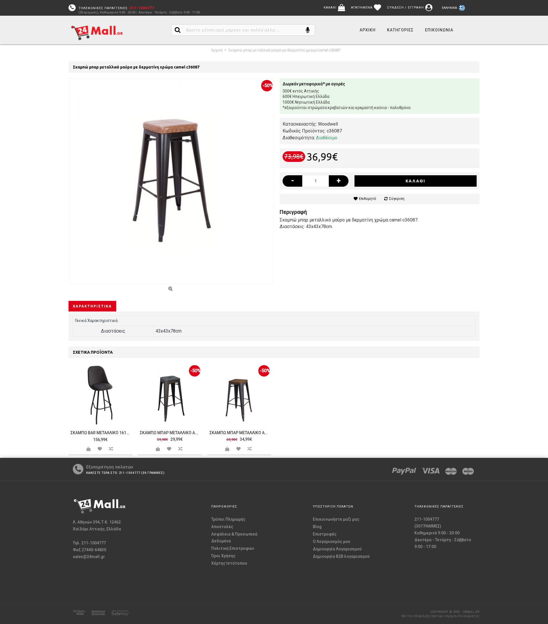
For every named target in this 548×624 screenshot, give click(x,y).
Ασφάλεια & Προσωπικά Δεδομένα (234, 537)
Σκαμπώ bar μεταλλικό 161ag (101, 432)
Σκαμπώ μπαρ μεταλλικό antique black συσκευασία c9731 (171, 432)
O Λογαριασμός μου (331, 541)
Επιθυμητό (367, 199)
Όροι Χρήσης (223, 555)
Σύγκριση (396, 199)
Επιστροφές (325, 534)
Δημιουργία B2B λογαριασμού (341, 556)
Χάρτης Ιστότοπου (229, 563)
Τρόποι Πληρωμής (228, 519)
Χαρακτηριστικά (92, 306)
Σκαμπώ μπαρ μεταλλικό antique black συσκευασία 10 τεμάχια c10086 (240, 432)
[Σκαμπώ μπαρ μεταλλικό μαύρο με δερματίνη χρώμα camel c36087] (171, 181)
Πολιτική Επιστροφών (232, 548)
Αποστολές (222, 526)
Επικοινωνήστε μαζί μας (336, 519)
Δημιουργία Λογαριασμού (337, 549)
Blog (317, 526)
